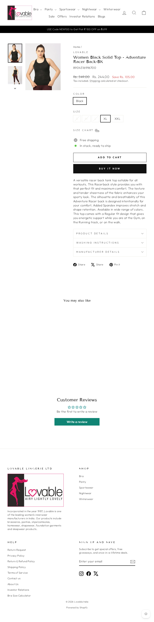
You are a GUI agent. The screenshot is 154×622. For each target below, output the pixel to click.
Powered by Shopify (77, 607)
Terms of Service (18, 572)
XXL (117, 119)
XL (105, 119)
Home (76, 47)
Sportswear (68, 9)
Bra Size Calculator (19, 595)
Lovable (81, 52)
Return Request (17, 550)
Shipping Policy (17, 567)
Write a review (77, 422)
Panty (49, 9)
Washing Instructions (97, 242)
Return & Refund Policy (21, 561)
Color (79, 93)
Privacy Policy (16, 555)
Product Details (92, 233)
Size (77, 111)
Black (80, 101)
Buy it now (110, 168)
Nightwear (90, 9)
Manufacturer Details (98, 251)
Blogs (101, 16)
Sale (52, 16)
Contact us (14, 578)
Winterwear (112, 9)
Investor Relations (82, 16)
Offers (62, 16)
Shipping (95, 80)
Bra (36, 9)
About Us (13, 584)
